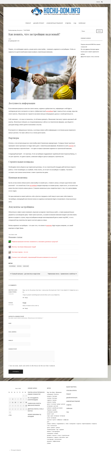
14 (20, 402)
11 (12, 402)
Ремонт (28, 23)
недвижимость (61, 423)
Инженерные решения (55, 23)
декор (58, 404)
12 (15, 402)
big (48, 392)
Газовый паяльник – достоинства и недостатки (25, 274)
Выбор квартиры (12, 30)
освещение (72, 423)
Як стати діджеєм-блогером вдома (90, 49)
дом (52, 416)
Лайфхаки (82, 23)
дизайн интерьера (71, 397)
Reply (26, 297)
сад (57, 429)
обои (67, 423)
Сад (75, 23)
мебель (54, 423)
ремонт (53, 427)
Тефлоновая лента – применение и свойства (61, 274)
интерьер (56, 416)
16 (26, 402)
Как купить (19, 30)
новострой (26, 266)
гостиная (53, 404)
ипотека (19, 266)
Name (10, 323)
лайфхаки (59, 420)
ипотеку (71, 146)
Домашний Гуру (15, 41)
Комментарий (13, 349)
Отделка (68, 23)
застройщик (49, 111)
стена (59, 435)
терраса (56, 437)
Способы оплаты (71, 390)
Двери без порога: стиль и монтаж (90, 56)
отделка (79, 423)
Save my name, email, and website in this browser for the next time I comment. (32, 366)
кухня (54, 420)
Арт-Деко (52, 392)
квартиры (49, 225)
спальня (54, 435)
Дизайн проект (38, 23)
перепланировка (86, 423)
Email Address (12, 332)
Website (11, 340)
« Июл (10, 415)
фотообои (62, 437)
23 (26, 406)
